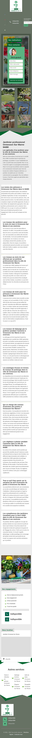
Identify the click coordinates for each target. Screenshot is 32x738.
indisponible (15, 21)
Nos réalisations (14, 40)
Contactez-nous (18, 734)
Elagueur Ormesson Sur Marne (17, 686)
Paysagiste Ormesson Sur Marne (27, 686)
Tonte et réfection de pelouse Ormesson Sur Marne (7, 680)
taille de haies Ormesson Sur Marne (27, 678)
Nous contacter (14, 45)
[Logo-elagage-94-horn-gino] (16, 6)
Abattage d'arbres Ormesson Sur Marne (17, 678)
